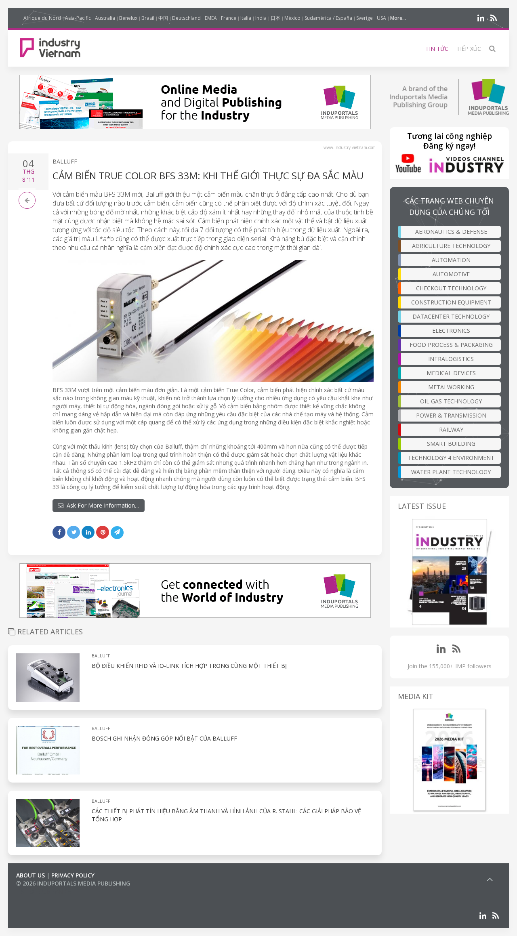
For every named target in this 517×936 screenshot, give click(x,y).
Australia (105, 18)
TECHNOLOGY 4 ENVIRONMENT (451, 458)
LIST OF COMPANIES (43, 891)
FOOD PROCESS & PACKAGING (451, 344)
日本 (275, 18)
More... (398, 18)
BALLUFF (65, 161)
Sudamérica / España (328, 18)
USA (381, 18)
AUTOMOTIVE (451, 274)
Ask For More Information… (101, 505)
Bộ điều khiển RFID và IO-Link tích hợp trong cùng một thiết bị (189, 665)
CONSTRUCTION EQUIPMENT (451, 302)
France (228, 18)
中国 (163, 18)
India (261, 18)
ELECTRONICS (451, 330)
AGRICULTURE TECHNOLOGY (451, 246)
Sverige (364, 18)
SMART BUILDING (451, 443)
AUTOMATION (451, 260)
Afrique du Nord (42, 18)
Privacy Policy (73, 875)
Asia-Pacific (78, 18)
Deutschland (186, 18)
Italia (245, 18)
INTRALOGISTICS (451, 359)
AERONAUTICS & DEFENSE (451, 231)
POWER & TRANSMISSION (451, 415)
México (292, 18)
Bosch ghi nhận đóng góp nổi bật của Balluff (164, 738)
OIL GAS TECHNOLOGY (451, 401)
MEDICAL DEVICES (451, 373)
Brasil (147, 18)
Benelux (128, 18)
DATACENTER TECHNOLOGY (451, 316)
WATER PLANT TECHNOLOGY (451, 472)
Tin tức (436, 48)
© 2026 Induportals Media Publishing (73, 883)
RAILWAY (451, 429)
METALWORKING (451, 387)
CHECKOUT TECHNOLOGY (451, 288)
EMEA (211, 18)
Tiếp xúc (468, 48)
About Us (30, 875)
